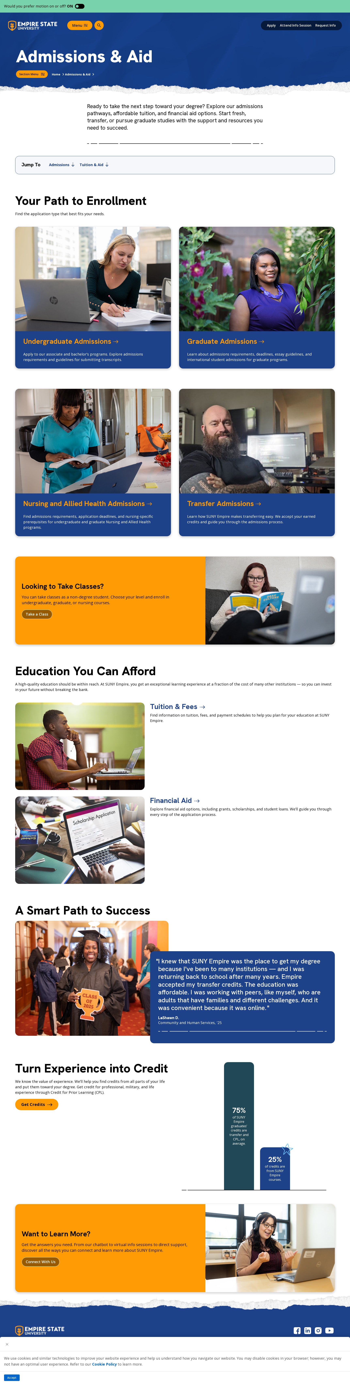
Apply (271, 25)
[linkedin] (307, 1330)
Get (33, 1104)
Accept (11, 1378)
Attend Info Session (295, 25)
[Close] (7, 1344)
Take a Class (37, 614)
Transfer (220, 503)
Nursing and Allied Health (84, 503)
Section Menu (28, 74)
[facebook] (297, 1330)
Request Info (325, 25)
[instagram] (318, 1330)
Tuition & (91, 164)
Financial (171, 800)
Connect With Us (40, 1261)
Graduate (222, 341)
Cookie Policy (104, 1364)
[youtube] (329, 1330)
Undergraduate (67, 341)
